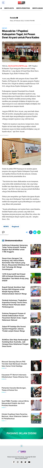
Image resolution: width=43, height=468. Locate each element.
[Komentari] (3, 232)
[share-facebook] (31, 232)
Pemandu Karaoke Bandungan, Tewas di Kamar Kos (14, 389)
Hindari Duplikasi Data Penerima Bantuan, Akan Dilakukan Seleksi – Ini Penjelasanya (15, 416)
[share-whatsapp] (39, 232)
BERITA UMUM (37, 8)
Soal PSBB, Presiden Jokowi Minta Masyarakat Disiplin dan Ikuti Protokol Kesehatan (15, 403)
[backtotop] (21, 446)
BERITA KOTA (9, 8)
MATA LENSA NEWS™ (21, 458)
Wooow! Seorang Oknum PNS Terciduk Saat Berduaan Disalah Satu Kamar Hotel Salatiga (14, 364)
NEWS (4, 28)
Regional (15, 226)
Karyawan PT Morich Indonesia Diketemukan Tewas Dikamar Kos (15, 376)
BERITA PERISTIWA (23, 8)
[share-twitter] (35, 232)
